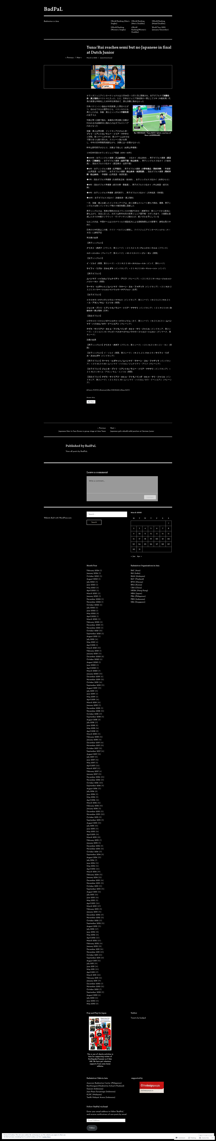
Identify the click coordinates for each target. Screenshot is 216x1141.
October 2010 (93, 989)
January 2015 (92, 843)
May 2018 (91, 728)
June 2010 (91, 1001)
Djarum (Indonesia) (95, 1089)
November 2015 (93, 814)
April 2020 (91, 668)
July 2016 (90, 791)
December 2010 (93, 984)
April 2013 (91, 903)
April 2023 (91, 591)
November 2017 (93, 745)
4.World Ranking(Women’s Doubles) (138, 30)
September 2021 (94, 634)
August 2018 (92, 720)
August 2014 (92, 857)
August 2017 (92, 754)
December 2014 (93, 846)
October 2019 (92, 682)
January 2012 (92, 946)
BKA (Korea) (136, 585)
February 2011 (92, 978)
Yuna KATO (125, 390)
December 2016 (93, 777)
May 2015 (91, 832)
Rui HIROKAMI (114, 390)
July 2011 (90, 964)
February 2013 (93, 909)
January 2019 (92, 705)
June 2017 (91, 760)
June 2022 (91, 611)
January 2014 (92, 877)
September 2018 (94, 717)
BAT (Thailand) (137, 579)
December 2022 (94, 599)
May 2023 (91, 588)
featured (103, 390)
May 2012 (91, 935)
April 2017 (91, 766)
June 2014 (91, 863)
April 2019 (91, 700)
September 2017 (93, 751)
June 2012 (91, 932)
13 (157, 534)
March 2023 (92, 593)
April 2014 (91, 869)
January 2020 (92, 674)
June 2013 (91, 898)
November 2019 (93, 680)
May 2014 (91, 866)
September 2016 (94, 786)
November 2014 (93, 849)
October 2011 (92, 955)
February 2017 (93, 771)
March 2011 (91, 975)
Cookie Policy (46, 1137)
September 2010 (94, 992)
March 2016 (92, 803)
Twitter (134, 1013)
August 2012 (92, 926)
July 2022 (91, 608)
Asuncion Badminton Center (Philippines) (104, 1083)
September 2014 (94, 855)
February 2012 (93, 944)
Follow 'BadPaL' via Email (97, 1107)
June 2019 (91, 694)
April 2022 (91, 616)
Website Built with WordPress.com (57, 518)
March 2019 (92, 703)
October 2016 (92, 783)
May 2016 (91, 797)
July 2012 (90, 929)
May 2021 (91, 642)
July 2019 (90, 691)
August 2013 (92, 892)
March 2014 (92, 872)
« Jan (133, 556)
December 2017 (93, 743)
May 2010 (91, 1004)
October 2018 (92, 714)
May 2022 (91, 613)
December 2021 (93, 625)
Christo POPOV (93, 390)
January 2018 (92, 740)
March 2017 (92, 768)
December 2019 (93, 677)
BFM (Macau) (137, 582)
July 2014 (90, 860)
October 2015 (92, 817)
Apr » (139, 556)
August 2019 (92, 688)
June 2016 (91, 794)
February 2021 (93, 651)
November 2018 (93, 711)
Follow (92, 1128)
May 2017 (91, 763)
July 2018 (90, 723)
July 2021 (90, 639)
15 (168, 534)
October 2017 (92, 748)
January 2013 (92, 912)
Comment (150, 497)
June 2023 (91, 585)
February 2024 (93, 571)
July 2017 (90, 757)
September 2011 (93, 958)
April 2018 (91, 731)
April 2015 (91, 834)
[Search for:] (107, 514)
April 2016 (91, 800)
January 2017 (92, 774)
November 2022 (94, 602)
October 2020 (93, 659)
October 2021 (92, 631)
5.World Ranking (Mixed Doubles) (158, 22)
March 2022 (92, 619)
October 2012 (92, 921)
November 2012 (93, 918)
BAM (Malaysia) (138, 576)
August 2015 (92, 823)
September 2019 (94, 685)
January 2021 (92, 654)
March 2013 (92, 906)
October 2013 (92, 886)
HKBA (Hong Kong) (139, 591)
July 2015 (90, 826)
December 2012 (93, 915)
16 (134, 539)
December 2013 (93, 880)
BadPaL (53, 9)
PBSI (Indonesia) (138, 599)
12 (151, 534)
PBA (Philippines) (138, 596)
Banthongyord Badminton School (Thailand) (105, 1086)
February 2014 (93, 875)
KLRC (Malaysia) (94, 1095)
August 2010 (92, 995)
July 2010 (90, 998)
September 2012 (94, 923)
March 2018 (92, 734)
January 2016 (92, 809)
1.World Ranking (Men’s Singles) (120, 22)
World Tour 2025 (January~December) (160, 29)
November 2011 (93, 952)
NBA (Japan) (136, 593)
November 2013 (93, 883)
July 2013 (90, 895)
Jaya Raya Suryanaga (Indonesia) (101, 1092)
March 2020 (92, 671)
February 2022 (93, 622)
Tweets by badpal (138, 1018)
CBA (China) (136, 588)
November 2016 (93, 780)
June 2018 (91, 725)
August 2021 (92, 636)
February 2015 (93, 840)
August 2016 (92, 789)
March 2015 (92, 837)
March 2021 (92, 648)
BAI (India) (135, 573)
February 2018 (93, 737)
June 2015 (91, 829)
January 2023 (92, 596)
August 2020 (92, 662)
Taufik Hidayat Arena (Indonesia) (101, 1097)
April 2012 (91, 938)
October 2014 (92, 852)
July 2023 (91, 582)
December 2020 (94, 657)
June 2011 (90, 966)
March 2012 (92, 941)
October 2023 (93, 576)
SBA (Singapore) (138, 602)
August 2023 (92, 579)
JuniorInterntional (106, 58)
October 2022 (93, 605)
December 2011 (93, 949)
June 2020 (91, 665)
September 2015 (94, 820)
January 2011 (92, 981)
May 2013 (91, 900)
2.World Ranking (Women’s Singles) (118, 29)
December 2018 (93, 708)
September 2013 (94, 889)
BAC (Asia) (135, 571)
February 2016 (93, 806)
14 (162, 534)
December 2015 (93, 812)
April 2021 (91, 645)
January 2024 (92, 573)
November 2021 (93, 628)
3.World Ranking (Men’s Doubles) (138, 22)
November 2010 (93, 987)
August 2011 (92, 961)
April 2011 (91, 972)
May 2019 (91, 697)
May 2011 (90, 969)
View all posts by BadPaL (77, 451)
